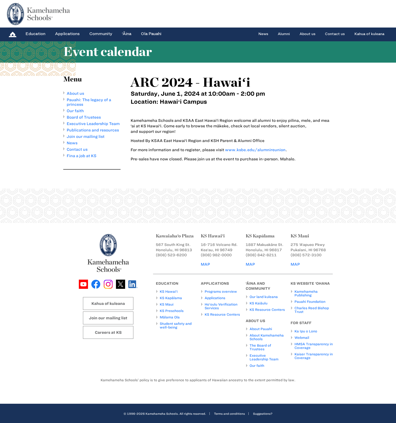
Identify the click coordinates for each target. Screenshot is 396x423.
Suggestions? (262, 413)
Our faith (75, 111)
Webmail (301, 338)
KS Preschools (172, 311)
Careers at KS (108, 332)
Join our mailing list (85, 136)
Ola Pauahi (151, 33)
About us (307, 34)
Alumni (284, 34)
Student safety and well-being (176, 325)
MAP (205, 264)
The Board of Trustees (260, 347)
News (263, 34)
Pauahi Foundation (309, 301)
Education (35, 33)
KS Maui (166, 304)
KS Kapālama (171, 298)
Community (100, 33)
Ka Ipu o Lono (305, 331)
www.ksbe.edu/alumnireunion (255, 150)
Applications (67, 33)
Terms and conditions (229, 413)
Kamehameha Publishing (306, 293)
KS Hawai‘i (169, 291)
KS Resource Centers (222, 314)
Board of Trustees (84, 117)
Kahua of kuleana (369, 34)
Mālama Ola (170, 317)
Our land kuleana (264, 297)
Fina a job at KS (81, 156)
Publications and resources (93, 130)
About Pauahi (261, 329)
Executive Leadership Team (93, 124)
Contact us (335, 34)
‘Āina (126, 33)
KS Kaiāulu (258, 303)
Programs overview (221, 291)
